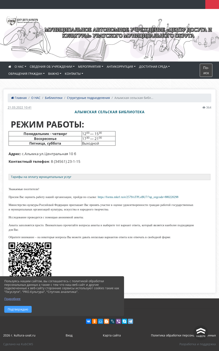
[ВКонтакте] (88, 321)
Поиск (206, 70)
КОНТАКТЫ (73, 74)
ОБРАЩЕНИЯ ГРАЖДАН (25, 74)
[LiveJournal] (112, 321)
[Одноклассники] (94, 321)
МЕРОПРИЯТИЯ (89, 67)
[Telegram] (130, 321)
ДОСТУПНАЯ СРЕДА (153, 67)
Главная (20, 98)
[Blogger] (106, 321)
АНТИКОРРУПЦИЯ (120, 67)
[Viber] (118, 321)
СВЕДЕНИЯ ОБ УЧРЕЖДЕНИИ (51, 67)
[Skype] (124, 321)
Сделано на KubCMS (18, 344)
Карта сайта (112, 335)
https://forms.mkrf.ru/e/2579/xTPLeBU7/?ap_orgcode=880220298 (138, 197)
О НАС (19, 67)
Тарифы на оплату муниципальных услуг (41, 177)
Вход (69, 335)
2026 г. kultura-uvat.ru (19, 335)
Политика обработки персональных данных (183, 335)
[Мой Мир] (100, 321)
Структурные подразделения (88, 98)
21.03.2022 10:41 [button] (20, 107)
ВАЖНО (53, 74)
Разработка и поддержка (197, 344)
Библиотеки (53, 98)
